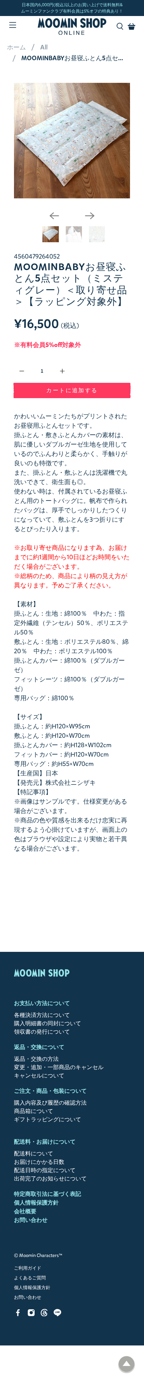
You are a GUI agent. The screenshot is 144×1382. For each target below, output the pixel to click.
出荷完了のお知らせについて (50, 1178)
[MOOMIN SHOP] (72, 26)
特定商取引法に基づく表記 (47, 1194)
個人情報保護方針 (36, 1202)
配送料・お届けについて (44, 1141)
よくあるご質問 (30, 1278)
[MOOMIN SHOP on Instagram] (31, 1314)
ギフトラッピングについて (47, 1119)
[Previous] (54, 216)
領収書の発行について (42, 1031)
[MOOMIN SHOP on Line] (57, 1314)
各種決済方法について (42, 1015)
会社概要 (25, 1211)
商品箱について (33, 1111)
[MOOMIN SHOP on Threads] (44, 1314)
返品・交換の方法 (36, 1059)
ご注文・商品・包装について (50, 1091)
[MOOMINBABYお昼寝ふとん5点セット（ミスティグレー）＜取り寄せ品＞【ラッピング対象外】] (72, 140)
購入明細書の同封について (47, 1023)
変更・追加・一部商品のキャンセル (58, 1067)
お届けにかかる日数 (39, 1162)
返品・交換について (39, 1047)
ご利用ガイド (27, 1268)
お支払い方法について (42, 1003)
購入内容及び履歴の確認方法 (50, 1102)
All (44, 47)
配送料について (33, 1153)
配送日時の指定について (44, 1170)
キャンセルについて (39, 1075)
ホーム (16, 47)
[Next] (90, 216)
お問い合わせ (31, 1220)
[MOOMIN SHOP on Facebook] (18, 1314)
